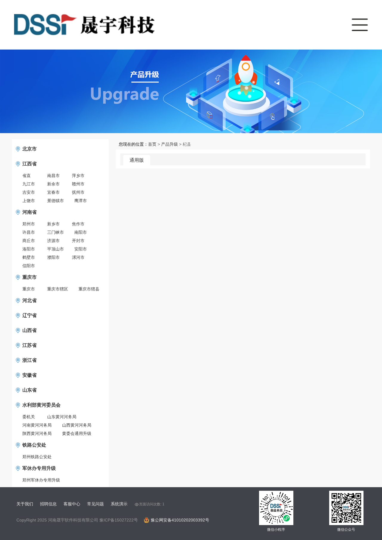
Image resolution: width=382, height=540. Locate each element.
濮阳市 (53, 257)
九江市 (28, 183)
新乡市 (53, 223)
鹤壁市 (28, 257)
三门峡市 (55, 232)
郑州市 (28, 223)
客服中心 (72, 503)
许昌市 (28, 232)
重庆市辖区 (57, 289)
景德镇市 (55, 200)
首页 (152, 144)
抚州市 (78, 192)
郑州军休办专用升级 (41, 480)
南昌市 (53, 175)
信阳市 (28, 265)
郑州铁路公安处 (37, 456)
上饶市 (28, 200)
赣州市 (78, 183)
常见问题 (95, 503)
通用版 (137, 160)
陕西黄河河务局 (37, 433)
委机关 (28, 416)
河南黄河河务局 (37, 425)
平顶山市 (55, 249)
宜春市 (53, 192)
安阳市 (80, 249)
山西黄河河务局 (76, 425)
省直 (26, 175)
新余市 (53, 183)
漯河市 (78, 257)
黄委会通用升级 (76, 433)
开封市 (78, 240)
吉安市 (28, 192)
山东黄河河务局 (61, 416)
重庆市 (28, 289)
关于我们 (24, 503)
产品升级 (169, 144)
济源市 (53, 240)
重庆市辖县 (88, 289)
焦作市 (78, 223)
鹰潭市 (80, 200)
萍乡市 (78, 175)
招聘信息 (48, 503)
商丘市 (28, 240)
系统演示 (119, 503)
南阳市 (80, 232)
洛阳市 (28, 249)
